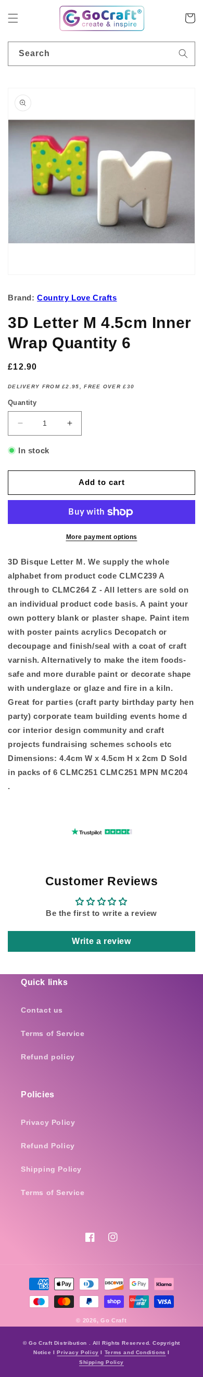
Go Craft (113, 1320)
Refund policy (48, 1057)
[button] (13, 18)
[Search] (183, 53)
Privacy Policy (48, 1122)
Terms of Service (53, 1033)
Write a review (101, 941)
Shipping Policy (51, 1169)
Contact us (42, 1010)
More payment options (101, 537)
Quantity (22, 402)
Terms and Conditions (135, 1352)
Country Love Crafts (77, 297)
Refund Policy (48, 1146)
